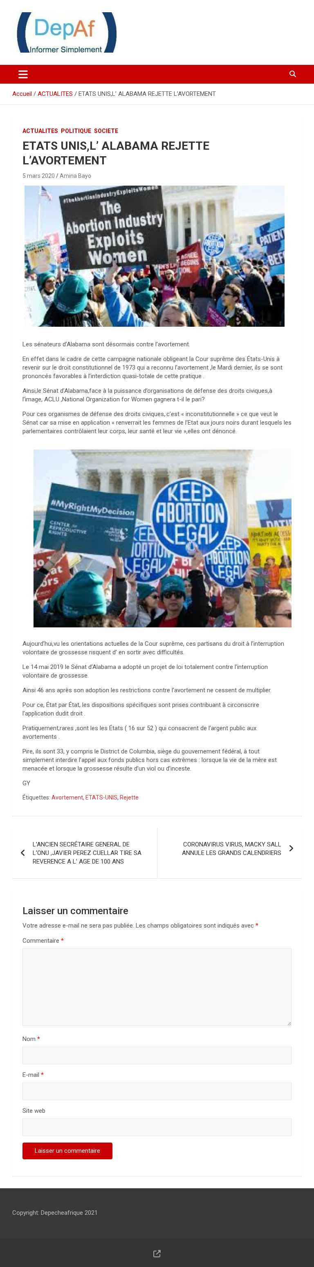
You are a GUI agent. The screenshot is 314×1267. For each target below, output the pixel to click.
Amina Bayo (75, 176)
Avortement (67, 797)
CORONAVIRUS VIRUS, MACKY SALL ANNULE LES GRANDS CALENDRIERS (231, 849)
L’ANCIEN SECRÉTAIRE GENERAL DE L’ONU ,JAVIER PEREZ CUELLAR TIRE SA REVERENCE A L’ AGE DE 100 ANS (87, 853)
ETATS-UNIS (101, 797)
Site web (33, 1110)
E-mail (33, 1075)
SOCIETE (106, 131)
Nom (31, 1039)
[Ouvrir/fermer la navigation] (23, 74)
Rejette (129, 797)
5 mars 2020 (38, 176)
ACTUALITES (40, 131)
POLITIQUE (76, 131)
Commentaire (43, 940)
